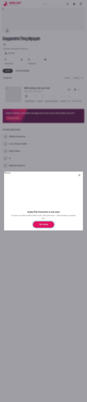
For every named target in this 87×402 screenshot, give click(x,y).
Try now (43, 224)
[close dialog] (79, 175)
